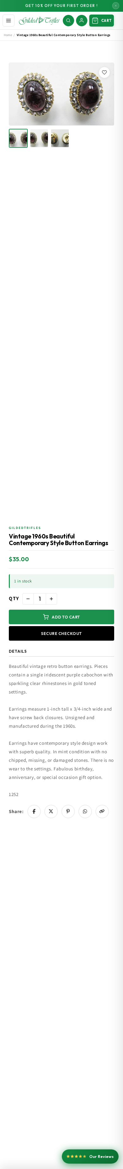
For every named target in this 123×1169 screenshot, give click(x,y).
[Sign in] (81, 20)
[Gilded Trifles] (39, 20)
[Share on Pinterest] (68, 811)
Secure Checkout (61, 633)
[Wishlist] (104, 72)
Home (8, 35)
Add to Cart (66, 616)
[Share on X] (51, 811)
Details (18, 651)
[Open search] (68, 20)
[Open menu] (9, 21)
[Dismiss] (115, 5)
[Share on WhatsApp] (85, 811)
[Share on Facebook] (34, 811)
